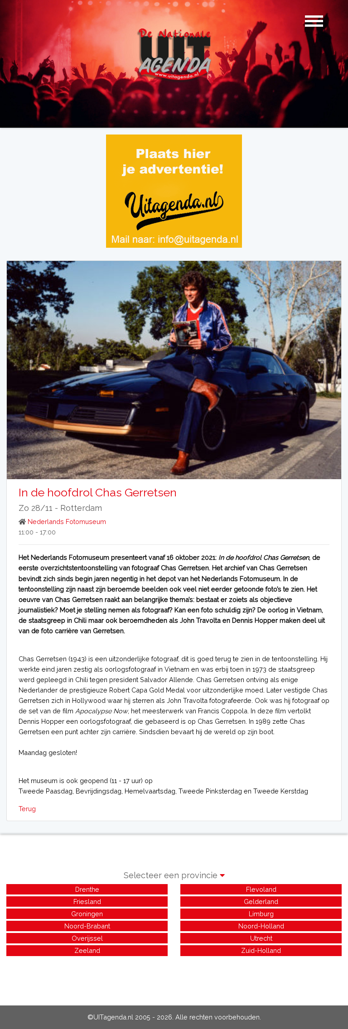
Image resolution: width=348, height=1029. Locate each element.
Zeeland (87, 950)
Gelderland (261, 901)
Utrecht (261, 938)
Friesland (87, 901)
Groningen (87, 914)
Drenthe (87, 889)
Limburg (261, 914)
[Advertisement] (174, 978)
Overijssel (87, 938)
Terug (27, 809)
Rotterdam (81, 508)
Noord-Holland (261, 926)
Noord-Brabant (87, 926)
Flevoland (261, 889)
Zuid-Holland (261, 950)
